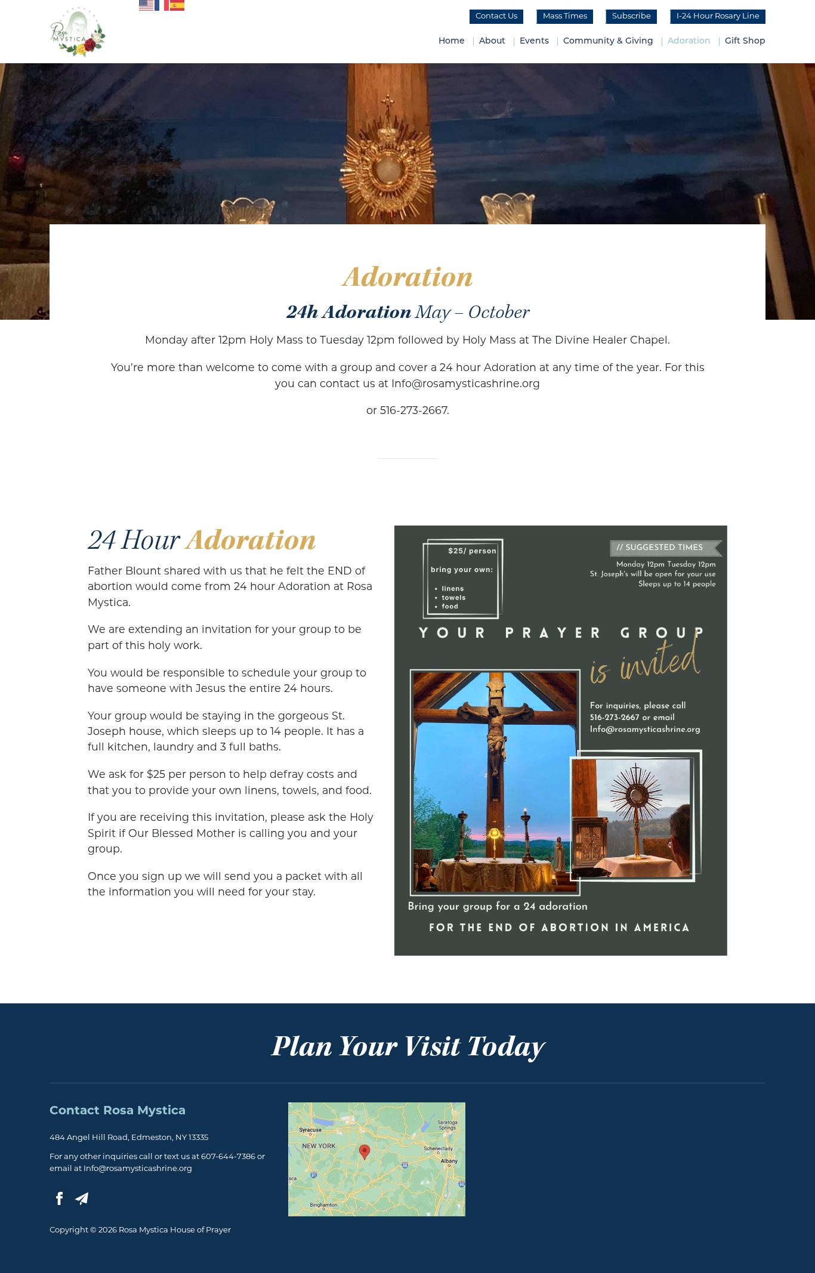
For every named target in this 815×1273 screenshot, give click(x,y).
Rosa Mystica (78, 32)
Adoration (689, 42)
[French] (162, 5)
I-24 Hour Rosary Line (718, 16)
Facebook (59, 1198)
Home (452, 42)
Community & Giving (608, 42)
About (492, 42)
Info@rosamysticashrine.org (138, 1169)
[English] (147, 5)
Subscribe (631, 16)
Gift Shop (745, 42)
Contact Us (496, 16)
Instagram (104, 1198)
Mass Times (565, 16)
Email (81, 1198)
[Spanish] (178, 5)
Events (534, 42)
